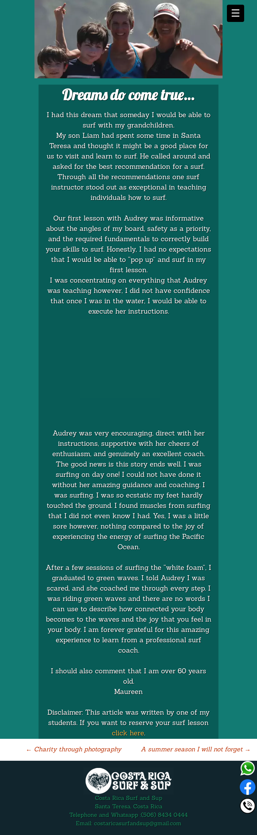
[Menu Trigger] (235, 13)
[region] (128, 39)
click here (128, 733)
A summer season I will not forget (196, 750)
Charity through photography (73, 750)
